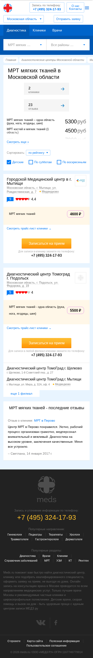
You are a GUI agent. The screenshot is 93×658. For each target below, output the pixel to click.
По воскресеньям (74, 162)
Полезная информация (64, 641)
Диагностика (16, 30)
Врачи (57, 30)
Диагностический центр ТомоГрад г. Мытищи (44, 379)
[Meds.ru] (46, 489)
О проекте (14, 641)
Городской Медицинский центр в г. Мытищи (39, 181)
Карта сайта (35, 641)
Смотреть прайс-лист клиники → (29, 228)
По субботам (43, 162)
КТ (70, 560)
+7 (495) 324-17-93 (46, 7)
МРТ (47, 560)
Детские (17, 162)
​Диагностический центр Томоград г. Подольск (38, 276)
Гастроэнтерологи (47, 539)
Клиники (39, 30)
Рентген (84, 560)
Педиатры (35, 534)
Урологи (75, 534)
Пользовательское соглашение (46, 645)
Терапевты (56, 534)
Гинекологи (14, 534)
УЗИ (59, 560)
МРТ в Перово (44, 420)
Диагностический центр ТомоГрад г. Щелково (44, 368)
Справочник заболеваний (21, 560)
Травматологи (19, 539)
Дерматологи (73, 539)
